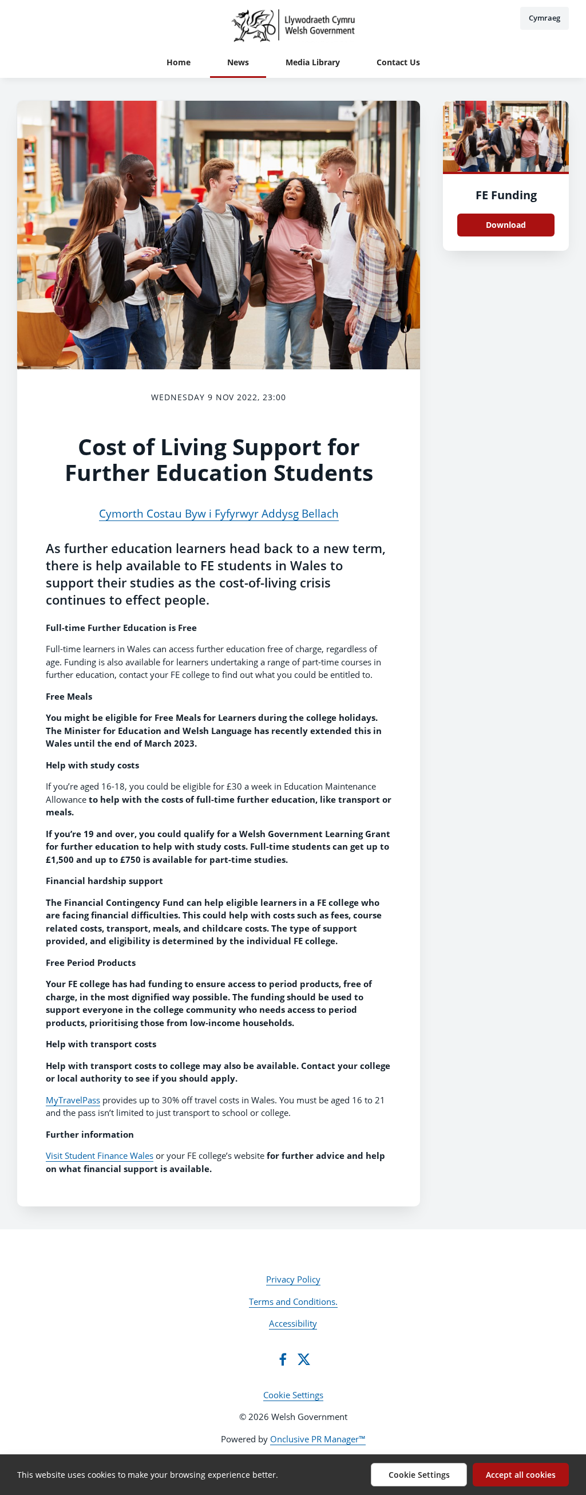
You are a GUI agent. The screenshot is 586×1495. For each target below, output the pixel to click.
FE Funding (506, 195)
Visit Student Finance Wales (99, 1155)
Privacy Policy (293, 1279)
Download (506, 224)
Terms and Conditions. (293, 1301)
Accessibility (293, 1323)
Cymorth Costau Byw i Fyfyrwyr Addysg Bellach (219, 513)
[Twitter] (304, 1359)
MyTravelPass (73, 1100)
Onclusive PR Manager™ (318, 1439)
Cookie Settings (293, 1395)
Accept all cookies (521, 1474)
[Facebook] (282, 1359)
